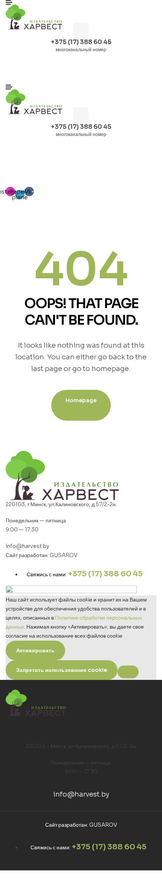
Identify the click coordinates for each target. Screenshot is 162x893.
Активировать (35, 650)
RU (138, 172)
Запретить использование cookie (61, 670)
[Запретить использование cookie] (128, 672)
